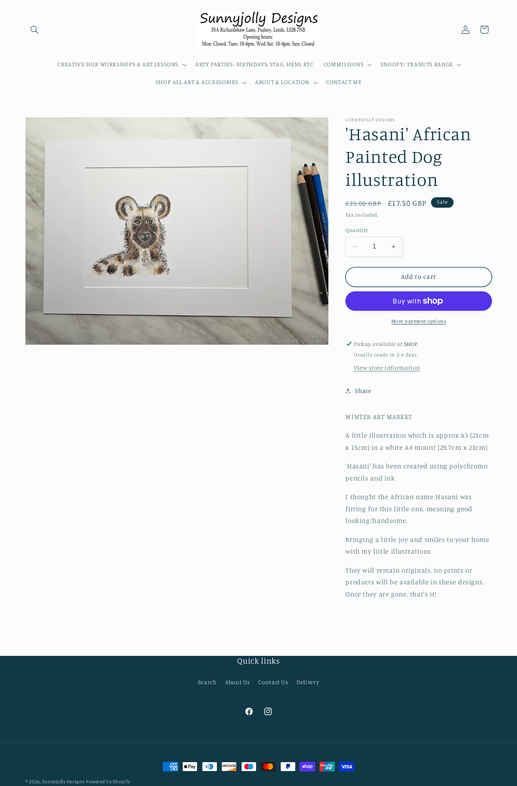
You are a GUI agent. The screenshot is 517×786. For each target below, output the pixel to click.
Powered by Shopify (108, 781)
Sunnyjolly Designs (63, 781)
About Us (237, 682)
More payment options (418, 321)
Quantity (356, 230)
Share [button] (363, 390)
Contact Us (273, 682)
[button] (34, 29)
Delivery (307, 682)
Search (207, 682)
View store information (387, 367)
